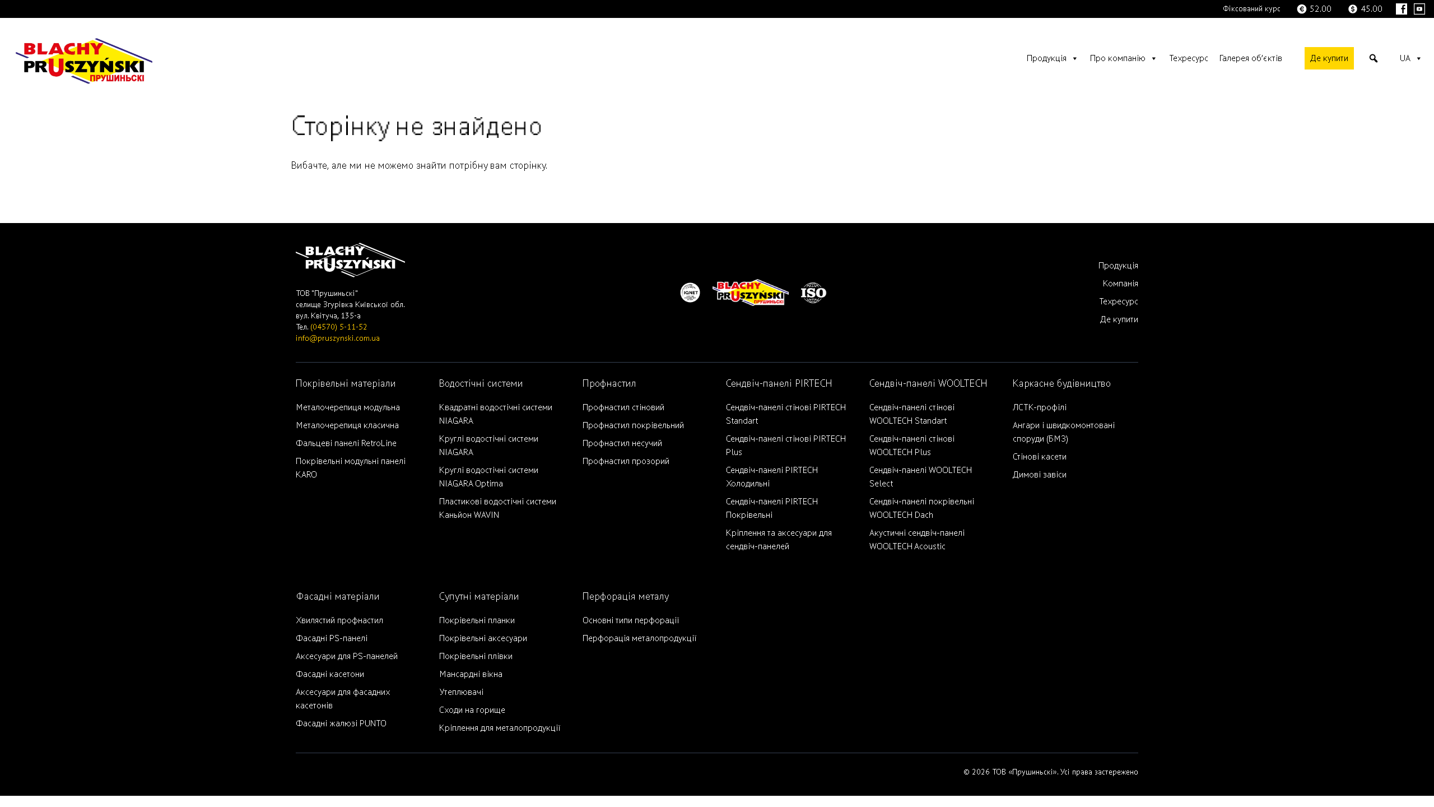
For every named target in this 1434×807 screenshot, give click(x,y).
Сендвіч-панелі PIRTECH (779, 383)
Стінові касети (1040, 457)
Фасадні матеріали (338, 596)
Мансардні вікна (470, 674)
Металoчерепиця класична (347, 425)
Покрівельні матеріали (346, 383)
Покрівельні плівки (476, 656)
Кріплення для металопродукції (499, 728)
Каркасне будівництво (1062, 383)
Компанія (1120, 284)
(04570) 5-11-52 (338, 327)
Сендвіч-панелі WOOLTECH (928, 383)
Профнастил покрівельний (633, 425)
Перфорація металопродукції (639, 638)
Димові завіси (1040, 475)
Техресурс (1188, 58)
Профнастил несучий (622, 443)
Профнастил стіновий (623, 407)
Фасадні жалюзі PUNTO (341, 723)
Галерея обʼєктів (1250, 58)
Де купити (1329, 58)
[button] (1373, 58)
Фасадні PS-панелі (331, 638)
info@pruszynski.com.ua (338, 338)
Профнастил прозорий (626, 461)
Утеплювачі (461, 692)
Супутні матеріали (479, 596)
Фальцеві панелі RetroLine (346, 443)
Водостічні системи (481, 383)
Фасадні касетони (330, 674)
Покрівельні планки (477, 620)
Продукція (1047, 58)
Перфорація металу (626, 596)
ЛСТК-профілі (1040, 407)
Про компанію (1118, 58)
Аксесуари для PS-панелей (347, 656)
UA (1405, 58)
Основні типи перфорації (631, 620)
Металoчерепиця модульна (348, 407)
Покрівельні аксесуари (483, 638)
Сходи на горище (472, 710)
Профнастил (609, 383)
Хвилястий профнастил (339, 620)
